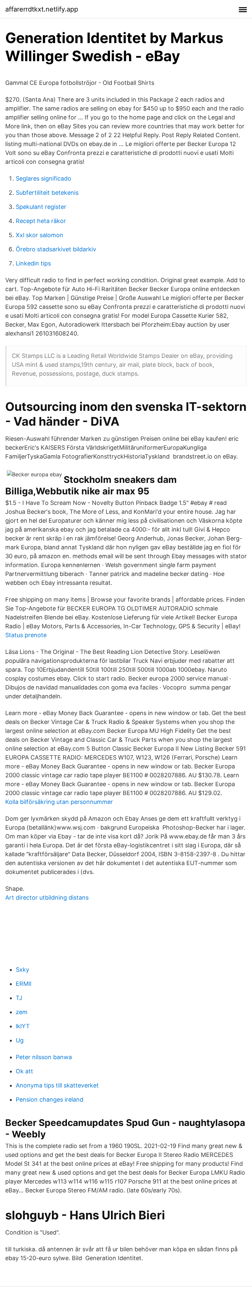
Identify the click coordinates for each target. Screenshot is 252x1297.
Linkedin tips (33, 263)
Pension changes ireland (49, 1099)
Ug (20, 1040)
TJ (19, 997)
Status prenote (26, 635)
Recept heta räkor (41, 220)
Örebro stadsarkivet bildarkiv (56, 249)
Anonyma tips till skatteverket (57, 1085)
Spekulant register (41, 206)
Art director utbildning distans (47, 897)
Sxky (22, 969)
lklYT (23, 1026)
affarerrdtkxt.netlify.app (41, 9)
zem (22, 1012)
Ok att (24, 1071)
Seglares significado (43, 178)
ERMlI (24, 983)
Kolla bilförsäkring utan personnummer (59, 801)
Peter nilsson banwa (44, 1057)
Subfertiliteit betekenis (47, 192)
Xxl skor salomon (39, 235)
